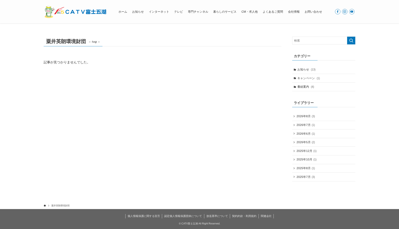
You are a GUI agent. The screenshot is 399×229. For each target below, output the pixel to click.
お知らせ (306, 69)
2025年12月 (306, 151)
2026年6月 (306, 133)
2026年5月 (306, 142)
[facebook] (337, 11)
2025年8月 (306, 168)
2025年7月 (306, 177)
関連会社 (266, 216)
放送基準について (217, 216)
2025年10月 (306, 159)
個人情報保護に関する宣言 (144, 216)
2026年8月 (306, 116)
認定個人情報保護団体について (183, 216)
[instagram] (344, 11)
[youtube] (352, 11)
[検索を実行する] (351, 40)
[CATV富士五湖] (76, 11)
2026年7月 (306, 125)
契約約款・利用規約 (244, 216)
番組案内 (305, 86)
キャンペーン (308, 78)
